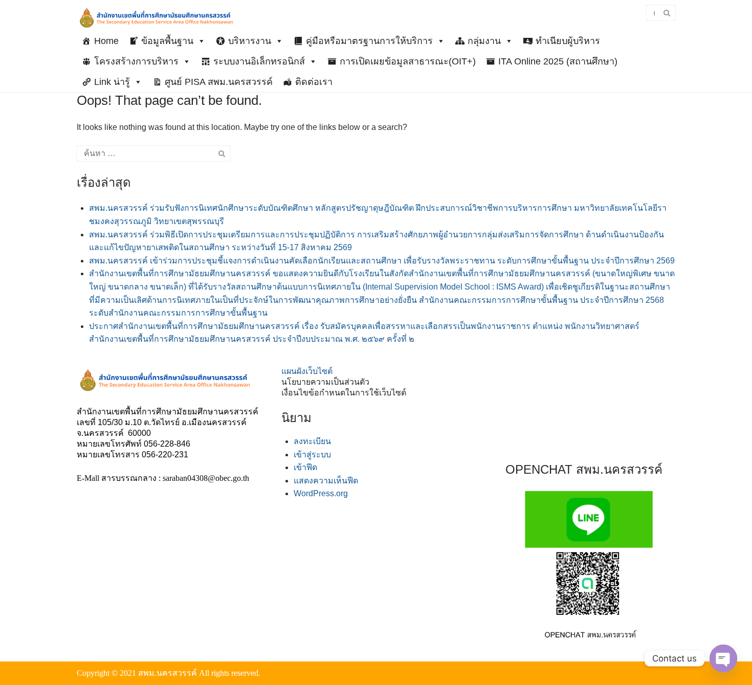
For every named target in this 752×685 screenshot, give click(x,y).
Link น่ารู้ (112, 82)
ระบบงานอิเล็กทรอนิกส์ (259, 61)
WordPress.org (321, 493)
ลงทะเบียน (312, 441)
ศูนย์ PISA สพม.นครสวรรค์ (219, 82)
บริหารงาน (249, 41)
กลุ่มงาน (484, 41)
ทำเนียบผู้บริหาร (568, 41)
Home (106, 41)
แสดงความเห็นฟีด (326, 480)
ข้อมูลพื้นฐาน (167, 41)
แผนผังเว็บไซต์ (307, 371)
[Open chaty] (723, 658)
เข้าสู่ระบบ (312, 454)
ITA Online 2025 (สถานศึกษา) (557, 61)
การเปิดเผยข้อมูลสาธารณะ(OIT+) (408, 61)
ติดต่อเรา (314, 82)
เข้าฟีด (305, 467)
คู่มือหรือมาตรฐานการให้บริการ (369, 41)
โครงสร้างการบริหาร (136, 61)
